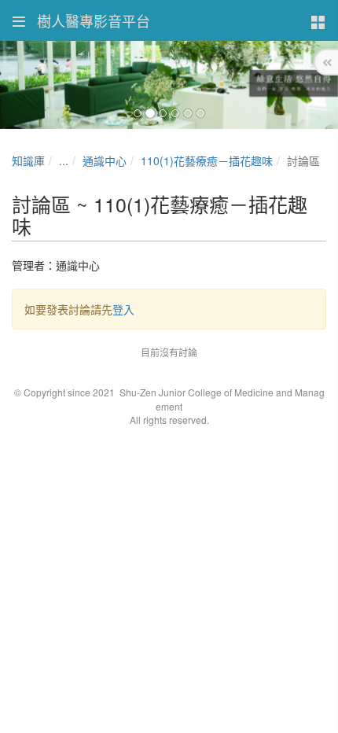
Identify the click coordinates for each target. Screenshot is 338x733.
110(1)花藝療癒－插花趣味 (207, 160)
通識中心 (105, 160)
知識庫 (28, 160)
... (63, 160)
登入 (123, 309)
